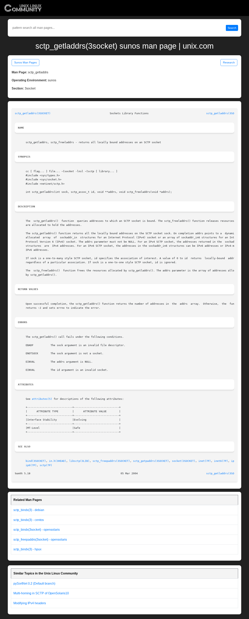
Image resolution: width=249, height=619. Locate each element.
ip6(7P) (31, 465)
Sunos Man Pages (25, 62)
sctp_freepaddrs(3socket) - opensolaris (40, 539)
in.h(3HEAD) (57, 460)
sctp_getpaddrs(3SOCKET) (151, 460)
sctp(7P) (46, 465)
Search (232, 27)
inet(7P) (204, 460)
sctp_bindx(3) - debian (28, 510)
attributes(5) (42, 398)
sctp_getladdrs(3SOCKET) (33, 113)
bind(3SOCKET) (36, 460)
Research (229, 62)
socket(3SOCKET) (183, 460)
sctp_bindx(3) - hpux (27, 549)
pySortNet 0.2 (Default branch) (34, 583)
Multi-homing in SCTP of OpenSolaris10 (41, 593)
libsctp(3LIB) (79, 460)
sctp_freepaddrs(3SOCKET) (111, 460)
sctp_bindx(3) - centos (28, 520)
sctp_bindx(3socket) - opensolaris (36, 529)
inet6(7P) (221, 460)
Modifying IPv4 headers (29, 603)
